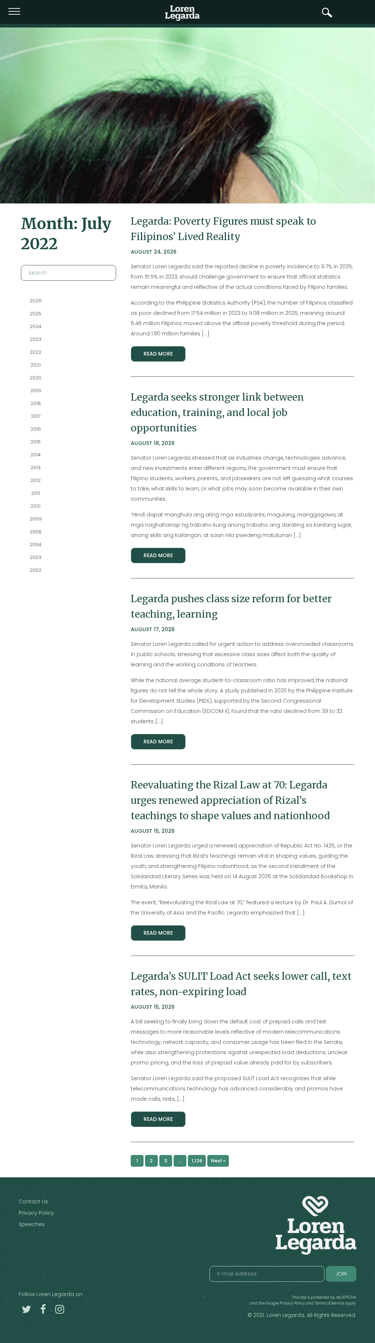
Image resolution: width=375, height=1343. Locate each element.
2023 (35, 339)
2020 (35, 377)
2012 (35, 480)
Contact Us (33, 1201)
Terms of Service (329, 1303)
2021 (35, 364)
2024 (35, 326)
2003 (35, 557)
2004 (35, 544)
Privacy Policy (36, 1213)
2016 (35, 429)
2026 (35, 300)
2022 (35, 352)
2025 (35, 313)
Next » (218, 1160)
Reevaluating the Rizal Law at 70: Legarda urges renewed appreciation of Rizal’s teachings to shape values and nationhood (230, 800)
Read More (158, 353)
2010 (35, 506)
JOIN (341, 1273)
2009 (35, 518)
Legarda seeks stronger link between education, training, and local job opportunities (217, 412)
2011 (35, 493)
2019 (35, 390)
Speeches (32, 1224)
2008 (35, 531)
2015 (35, 441)
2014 (35, 454)
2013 (35, 467)
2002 (35, 570)
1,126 (197, 1160)
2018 (35, 403)
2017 (35, 416)
